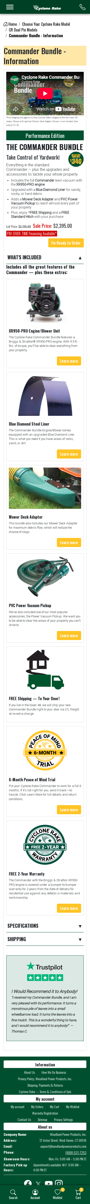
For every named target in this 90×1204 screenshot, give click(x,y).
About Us (29, 1072)
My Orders (37, 1106)
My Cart (54, 1106)
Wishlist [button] (57, 1197)
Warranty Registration (45, 1112)
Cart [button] (78, 1197)
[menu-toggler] (10, 7)
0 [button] (63, 1190)
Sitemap (42, 1119)
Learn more (69, 361)
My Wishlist (72, 1106)
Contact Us (24, 1119)
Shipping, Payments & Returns (45, 1085)
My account (17, 1106)
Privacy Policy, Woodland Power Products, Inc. (45, 1078)
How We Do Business (54, 1072)
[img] (13, 1192)
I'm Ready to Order (66, 243)
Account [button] (35, 1197)
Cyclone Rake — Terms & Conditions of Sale (45, 1091)
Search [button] (13, 1197)
